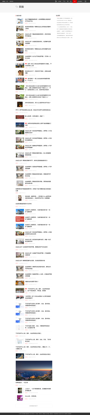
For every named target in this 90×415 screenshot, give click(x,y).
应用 (7, 1)
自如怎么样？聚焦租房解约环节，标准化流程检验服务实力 (31, 160)
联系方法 (40, 413)
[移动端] (56, 1)
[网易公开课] (60, 1)
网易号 (26, 23)
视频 (26, 67)
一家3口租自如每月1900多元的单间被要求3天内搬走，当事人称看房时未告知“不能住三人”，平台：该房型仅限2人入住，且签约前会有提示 (38, 87)
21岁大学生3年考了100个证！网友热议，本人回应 (65, 20)
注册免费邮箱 (80, 1)
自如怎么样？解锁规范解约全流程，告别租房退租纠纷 (30, 260)
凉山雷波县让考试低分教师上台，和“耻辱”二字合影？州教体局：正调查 (65, 22)
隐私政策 (51, 413)
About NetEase (32, 413)
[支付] (68, 1)
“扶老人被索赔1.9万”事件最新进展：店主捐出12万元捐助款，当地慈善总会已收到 (65, 18)
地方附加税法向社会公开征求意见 (63, 24)
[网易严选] (64, 1)
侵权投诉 (69, 413)
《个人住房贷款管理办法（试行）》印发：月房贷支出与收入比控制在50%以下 (65, 26)
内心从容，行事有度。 (31, 396)
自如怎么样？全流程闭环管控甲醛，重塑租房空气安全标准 (31, 247)
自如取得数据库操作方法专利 (24, 203)
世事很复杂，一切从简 (22, 382)
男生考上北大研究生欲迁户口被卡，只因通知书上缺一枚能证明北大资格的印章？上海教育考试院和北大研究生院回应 (65, 37)
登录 (74, 1)
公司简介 (36, 413)
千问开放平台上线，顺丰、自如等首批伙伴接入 (28, 333)
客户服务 (47, 413)
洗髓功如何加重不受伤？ (32, 281)
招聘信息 (44, 413)
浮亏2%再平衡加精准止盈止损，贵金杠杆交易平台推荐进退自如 (33, 110)
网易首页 (3, 1)
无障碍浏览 (11, 1)
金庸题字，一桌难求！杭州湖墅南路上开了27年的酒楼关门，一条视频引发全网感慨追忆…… (65, 31)
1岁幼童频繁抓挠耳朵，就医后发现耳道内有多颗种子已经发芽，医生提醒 (65, 35)
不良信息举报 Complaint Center (58, 413)
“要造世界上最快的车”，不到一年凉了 (64, 33)
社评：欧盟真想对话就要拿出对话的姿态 (64, 29)
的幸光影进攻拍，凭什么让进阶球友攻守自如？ (38, 102)
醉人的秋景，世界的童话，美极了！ (35, 116)
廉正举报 (66, 413)
